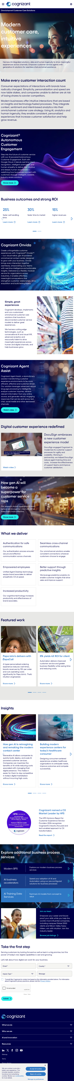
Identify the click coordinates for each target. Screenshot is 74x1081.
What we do (7, 1025)
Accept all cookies (36, 1069)
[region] (24, 1072)
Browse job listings (48, 935)
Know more (8, 183)
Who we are (7, 1031)
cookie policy (19, 1076)
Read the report (45, 835)
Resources (6, 1044)
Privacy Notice (6, 1063)
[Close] (45, 1065)
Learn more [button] (8, 222)
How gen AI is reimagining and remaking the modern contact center (18, 747)
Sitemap (4, 1054)
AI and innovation (9, 1037)
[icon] (71, 4)
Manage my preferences (36, 1079)
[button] (72, 218)
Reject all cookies (35, 1074)
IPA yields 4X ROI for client (55, 656)
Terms (4, 1059)
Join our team (45, 911)
